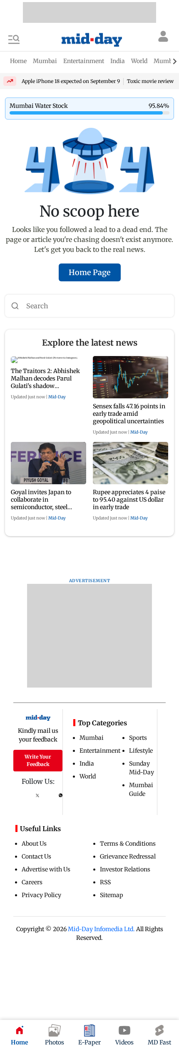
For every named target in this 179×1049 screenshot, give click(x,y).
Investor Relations (125, 869)
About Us (34, 843)
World (88, 776)
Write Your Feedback (38, 760)
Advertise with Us (46, 869)
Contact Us (36, 856)
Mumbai (92, 738)
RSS (105, 882)
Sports (138, 738)
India (87, 763)
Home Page (90, 272)
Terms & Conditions (128, 843)
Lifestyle (141, 750)
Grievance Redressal (128, 856)
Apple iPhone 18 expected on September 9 (71, 81)
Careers (32, 882)
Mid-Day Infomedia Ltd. (101, 929)
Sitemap (111, 895)
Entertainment (100, 750)
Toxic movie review (150, 81)
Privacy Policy (41, 895)
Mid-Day (57, 397)
